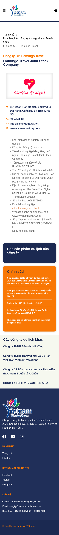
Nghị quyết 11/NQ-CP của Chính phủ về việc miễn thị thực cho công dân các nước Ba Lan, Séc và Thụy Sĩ (29, 293)
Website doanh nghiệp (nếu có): (30, 212)
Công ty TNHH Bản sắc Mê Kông (23, 346)
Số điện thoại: (20, 200)
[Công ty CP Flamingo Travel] (29, 86)
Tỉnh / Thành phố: (22, 170)
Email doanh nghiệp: (23, 204)
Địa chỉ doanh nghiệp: (24, 174)
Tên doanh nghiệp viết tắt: (26, 162)
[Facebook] (4, 437)
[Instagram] (22, 437)
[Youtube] (13, 437)
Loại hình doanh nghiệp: (25, 140)
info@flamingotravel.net (25, 208)
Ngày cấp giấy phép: (23, 231)
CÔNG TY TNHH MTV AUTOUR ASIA (25, 383)
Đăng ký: (17, 147)
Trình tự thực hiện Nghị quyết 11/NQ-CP (24, 303)
